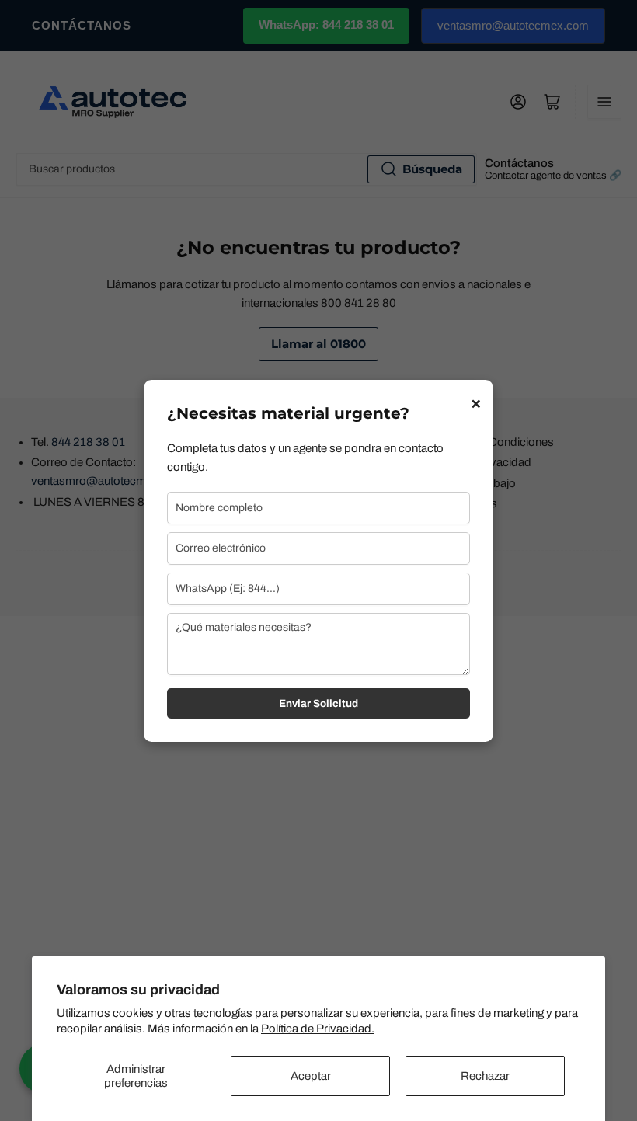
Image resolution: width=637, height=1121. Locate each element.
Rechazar (485, 1076)
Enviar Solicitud (318, 703)
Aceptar (311, 1076)
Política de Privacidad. (317, 1028)
